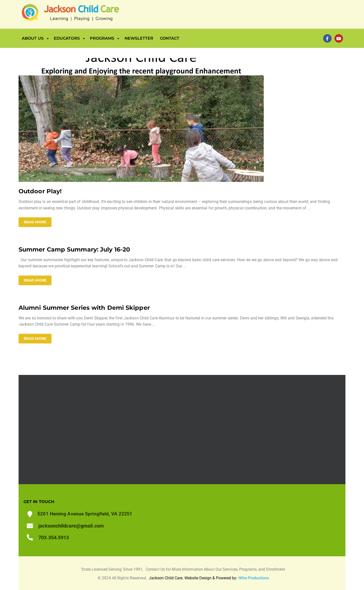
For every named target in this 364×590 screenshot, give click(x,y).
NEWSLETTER (139, 38)
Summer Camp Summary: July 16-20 (74, 249)
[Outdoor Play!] (141, 119)
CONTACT (170, 38)
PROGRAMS (102, 38)
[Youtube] (339, 38)
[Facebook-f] (327, 38)
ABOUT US (33, 38)
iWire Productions (253, 578)
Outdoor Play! (40, 191)
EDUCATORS (67, 38)
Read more (35, 222)
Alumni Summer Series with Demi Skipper (84, 307)
